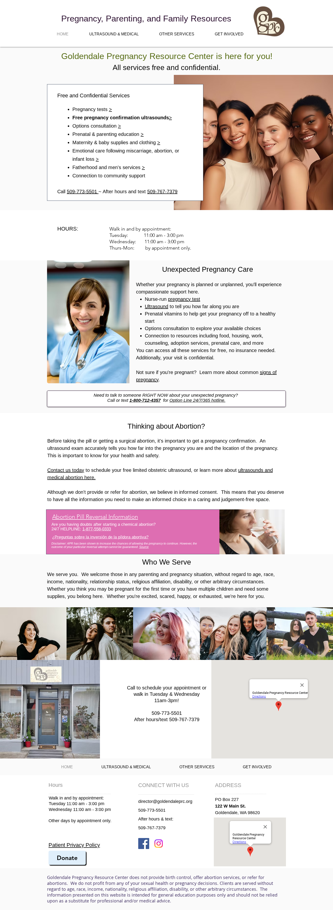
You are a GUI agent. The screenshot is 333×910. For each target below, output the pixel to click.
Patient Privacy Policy (74, 845)
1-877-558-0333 (96, 529)
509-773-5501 (82, 191)
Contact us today (65, 470)
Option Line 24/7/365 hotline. (197, 400)
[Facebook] (143, 843)
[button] (114, 33)
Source (144, 547)
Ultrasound (156, 306)
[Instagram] (158, 843)
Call (62, 191)
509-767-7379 (162, 191)
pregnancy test (184, 299)
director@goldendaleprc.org (165, 801)
